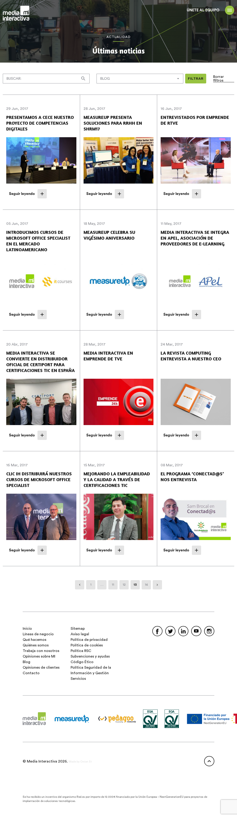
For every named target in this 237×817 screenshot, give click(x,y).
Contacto (31, 673)
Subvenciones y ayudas (90, 656)
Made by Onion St (80, 761)
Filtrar (195, 78)
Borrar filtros (218, 78)
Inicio (27, 628)
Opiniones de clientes (41, 667)
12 (124, 584)
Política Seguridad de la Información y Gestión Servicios (91, 673)
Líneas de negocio (38, 634)
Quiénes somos (36, 645)
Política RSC (81, 651)
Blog (26, 662)
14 (146, 584)
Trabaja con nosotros (41, 651)
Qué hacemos (34, 640)
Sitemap (78, 628)
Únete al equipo (203, 10)
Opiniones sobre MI (39, 656)
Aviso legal (80, 634)
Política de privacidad (89, 640)
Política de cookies (87, 645)
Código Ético (82, 662)
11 (113, 584)
